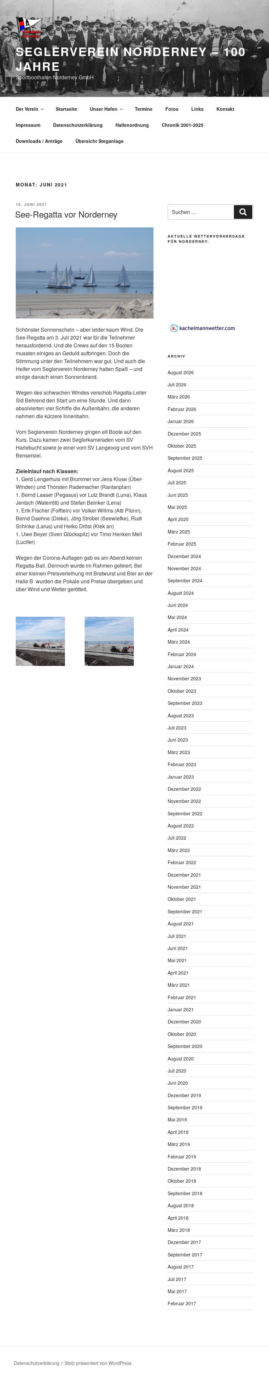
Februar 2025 (182, 543)
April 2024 (178, 629)
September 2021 (185, 911)
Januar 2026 (181, 421)
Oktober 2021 (182, 899)
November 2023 (184, 678)
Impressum (28, 125)
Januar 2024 (181, 666)
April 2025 (178, 519)
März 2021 (179, 984)
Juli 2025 (177, 482)
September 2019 (185, 1107)
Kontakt (225, 109)
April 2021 (178, 972)
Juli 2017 (177, 1279)
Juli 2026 (177, 384)
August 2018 (181, 1205)
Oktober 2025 (182, 445)
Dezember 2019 (184, 1095)
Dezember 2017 (184, 1242)
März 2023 (179, 752)
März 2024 (179, 641)
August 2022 (181, 825)
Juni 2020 (178, 1082)
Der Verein (27, 109)
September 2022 (185, 813)
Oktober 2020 (182, 1034)
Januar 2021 (181, 1009)
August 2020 (181, 1058)
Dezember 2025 (184, 433)
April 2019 (178, 1132)
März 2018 (179, 1230)
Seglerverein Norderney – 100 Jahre (131, 58)
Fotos (171, 109)
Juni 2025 (178, 495)
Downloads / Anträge (39, 141)
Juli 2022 (177, 837)
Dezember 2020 (184, 1021)
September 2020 (185, 1046)
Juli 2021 (177, 936)
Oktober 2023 (182, 691)
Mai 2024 (177, 617)
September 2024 (185, 580)
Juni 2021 (178, 948)
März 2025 (179, 531)
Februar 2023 (182, 764)
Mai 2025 (177, 507)
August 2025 (181, 470)
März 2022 (179, 850)
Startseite (66, 109)
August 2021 (181, 923)
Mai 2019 (177, 1119)
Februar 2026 (182, 409)
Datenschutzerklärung (78, 125)
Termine (144, 109)
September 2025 (185, 458)
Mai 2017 (177, 1291)
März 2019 (179, 1144)
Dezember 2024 (184, 556)
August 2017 (181, 1266)
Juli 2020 (177, 1070)
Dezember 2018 (184, 1168)
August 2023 (181, 715)
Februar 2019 (182, 1156)
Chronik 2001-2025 (182, 125)
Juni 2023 (178, 739)
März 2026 (179, 396)
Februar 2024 (182, 654)
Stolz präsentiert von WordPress (98, 1363)
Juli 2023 (177, 727)
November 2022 (184, 801)
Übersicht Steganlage (99, 141)
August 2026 (181, 372)
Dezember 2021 (184, 874)
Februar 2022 (182, 862)
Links (197, 109)
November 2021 (184, 886)
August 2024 (181, 593)
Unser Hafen (103, 109)
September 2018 (185, 1193)
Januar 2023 (181, 776)
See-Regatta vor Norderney (66, 214)
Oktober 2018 (182, 1180)
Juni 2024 (178, 605)
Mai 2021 (177, 960)
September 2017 (185, 1254)
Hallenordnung (132, 125)
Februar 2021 (182, 997)
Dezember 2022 (184, 789)
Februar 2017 (182, 1303)
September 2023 (185, 703)
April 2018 (178, 1217)
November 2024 (184, 568)
